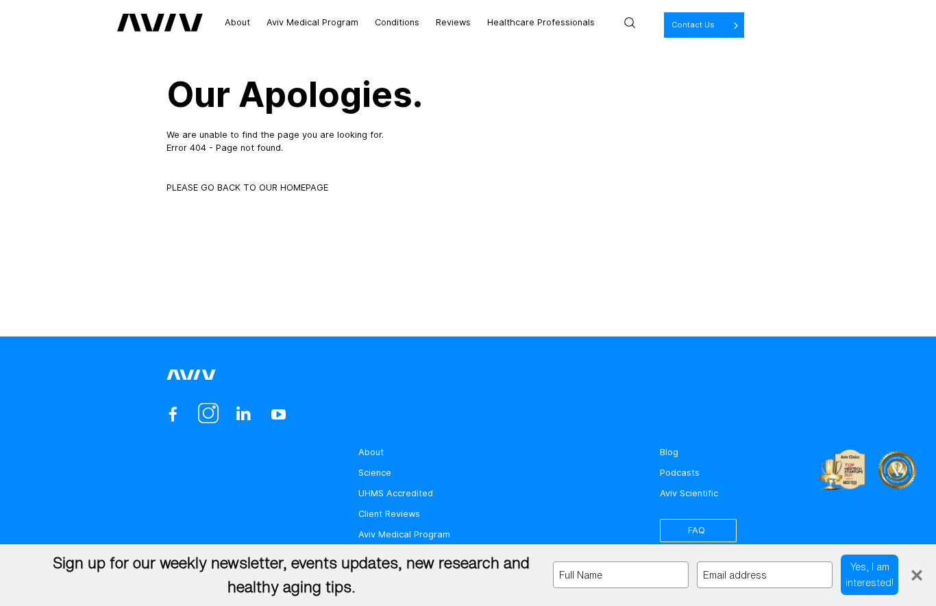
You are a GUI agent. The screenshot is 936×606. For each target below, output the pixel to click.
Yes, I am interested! (870, 574)
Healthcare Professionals (541, 22)
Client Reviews (389, 514)
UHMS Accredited (395, 493)
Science (374, 473)
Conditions (397, 22)
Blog (669, 452)
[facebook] (173, 414)
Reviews (453, 22)
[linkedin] (242, 414)
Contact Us (693, 24)
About (237, 22)
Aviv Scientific (689, 493)
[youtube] (278, 414)
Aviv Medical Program (312, 22)
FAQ (696, 530)
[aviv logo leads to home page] (160, 23)
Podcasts (680, 473)
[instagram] (207, 414)
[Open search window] (629, 23)
